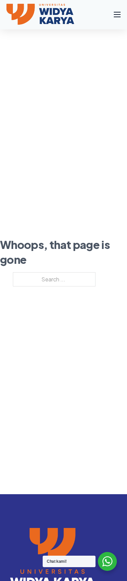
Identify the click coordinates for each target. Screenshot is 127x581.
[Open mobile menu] (117, 14)
